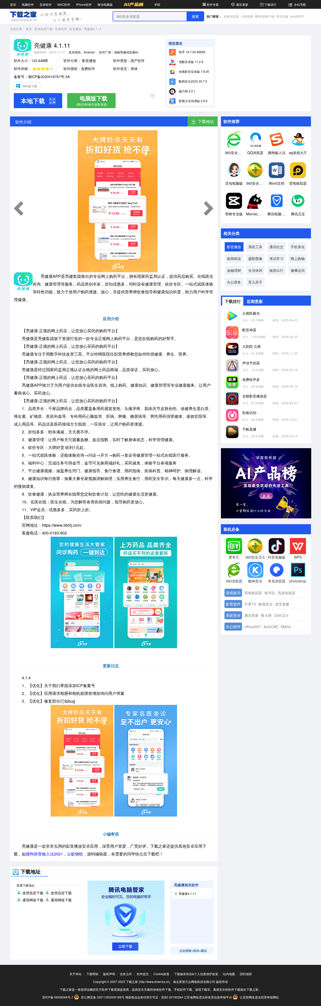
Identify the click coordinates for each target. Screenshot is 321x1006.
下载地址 (206, 121)
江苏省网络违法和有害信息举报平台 (208, 997)
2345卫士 (281, 615)
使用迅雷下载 (32, 892)
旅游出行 (276, 270)
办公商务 (234, 282)
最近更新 (242, 4)
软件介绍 (23, 122)
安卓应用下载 (43, 29)
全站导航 (300, 4)
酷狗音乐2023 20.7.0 (192, 81)
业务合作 (126, 974)
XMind (286, 626)
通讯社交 (276, 246)
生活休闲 (255, 270)
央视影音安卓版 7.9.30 (193, 71)
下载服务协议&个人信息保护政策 (196, 974)
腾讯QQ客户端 (264, 16)
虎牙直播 (282, 604)
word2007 (297, 16)
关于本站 (75, 974)
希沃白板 (282, 16)
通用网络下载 (32, 899)
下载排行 (270, 4)
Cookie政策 (161, 974)
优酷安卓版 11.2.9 (190, 61)
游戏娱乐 (233, 592)
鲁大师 (266, 615)
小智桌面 (247, 16)
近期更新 (255, 301)
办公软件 (233, 626)
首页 (13, 4)
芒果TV (250, 604)
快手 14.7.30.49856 (191, 52)
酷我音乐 (266, 604)
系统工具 (255, 246)
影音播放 (75, 29)
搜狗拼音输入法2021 (44, 854)
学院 (157, 4)
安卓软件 (46, 4)
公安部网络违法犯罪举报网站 (259, 997)
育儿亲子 (255, 282)
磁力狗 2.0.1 (186, 91)
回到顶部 (246, 974)
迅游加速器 (286, 592)
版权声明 (109, 974)
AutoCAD (271, 626)
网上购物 (298, 258)
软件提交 (143, 974)
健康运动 (298, 270)
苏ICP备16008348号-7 (57, 997)
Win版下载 (30, 86)
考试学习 (276, 258)
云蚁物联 (75, 854)
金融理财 (234, 270)
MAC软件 (63, 4)
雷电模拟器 (253, 592)
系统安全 (233, 615)
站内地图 (229, 974)
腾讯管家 (252, 615)
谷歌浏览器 (231, 16)
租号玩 (270, 592)
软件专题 (213, 4)
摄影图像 (255, 258)
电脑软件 (28, 4)
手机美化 (298, 246)
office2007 (253, 626)
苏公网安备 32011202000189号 (102, 997)
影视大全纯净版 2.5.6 (192, 101)
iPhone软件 (84, 4)
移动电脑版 (105, 4)
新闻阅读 (234, 258)
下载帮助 (92, 974)
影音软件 (233, 604)
